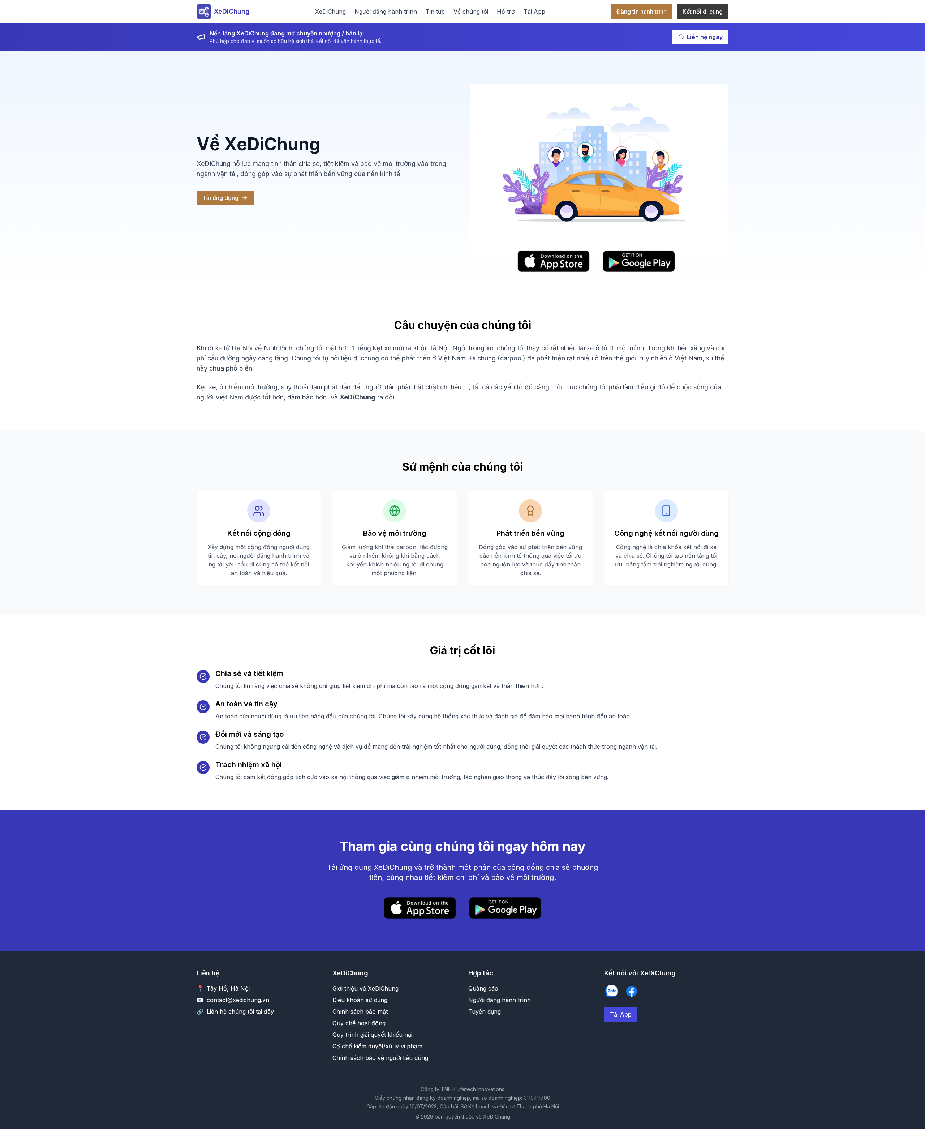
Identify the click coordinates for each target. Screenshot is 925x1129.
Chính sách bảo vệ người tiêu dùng (380, 1057)
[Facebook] (631, 991)
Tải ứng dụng (220, 197)
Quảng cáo (483, 988)
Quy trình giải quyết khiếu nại (372, 1034)
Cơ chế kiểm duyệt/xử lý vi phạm (377, 1046)
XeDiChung (330, 11)
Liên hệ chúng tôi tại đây (240, 1011)
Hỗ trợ (506, 11)
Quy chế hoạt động (359, 1023)
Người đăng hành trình (385, 11)
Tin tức (435, 11)
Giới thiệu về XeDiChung (365, 988)
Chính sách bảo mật (360, 1011)
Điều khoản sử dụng (359, 1000)
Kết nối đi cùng (703, 11)
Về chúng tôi (470, 11)
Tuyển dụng (484, 1011)
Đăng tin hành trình (641, 11)
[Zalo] (611, 991)
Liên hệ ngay (705, 36)
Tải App (534, 11)
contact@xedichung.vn (238, 1000)
